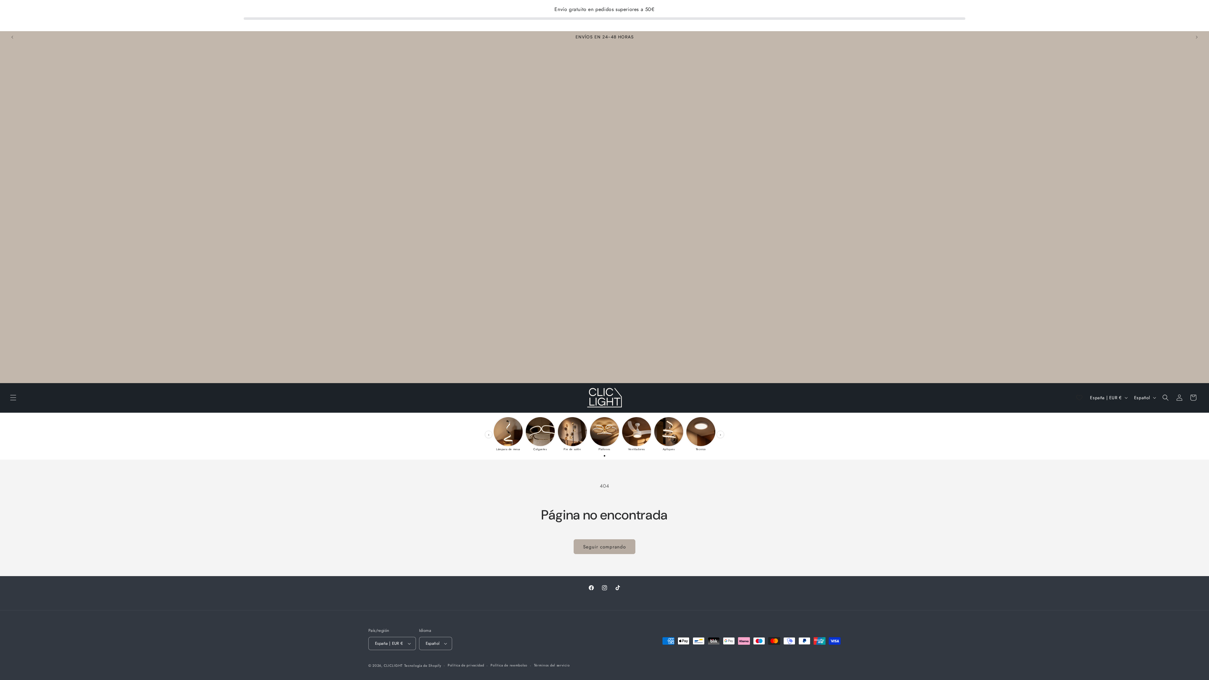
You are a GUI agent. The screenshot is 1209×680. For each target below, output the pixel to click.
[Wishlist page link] (1079, 397)
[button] (13, 398)
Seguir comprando (604, 546)
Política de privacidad (466, 665)
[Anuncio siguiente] (1197, 37)
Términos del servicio (552, 665)
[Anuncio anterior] (12, 37)
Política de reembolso (509, 665)
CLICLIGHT (393, 665)
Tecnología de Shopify (422, 665)
